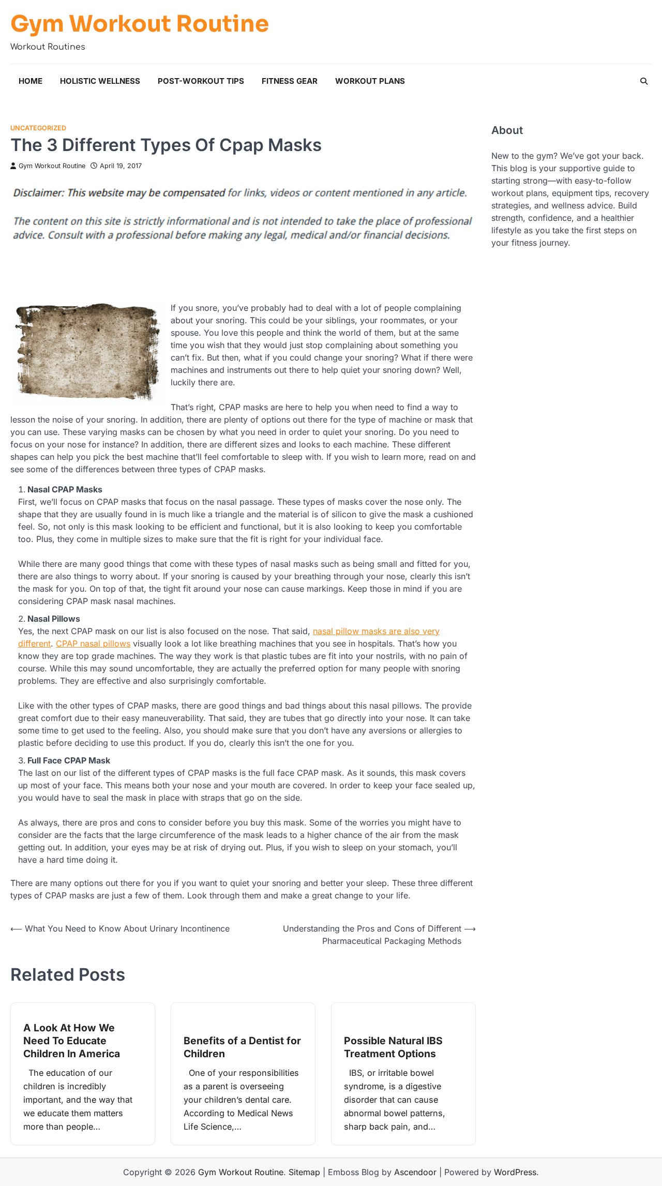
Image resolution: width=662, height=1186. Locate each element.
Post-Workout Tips (201, 81)
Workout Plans (370, 81)
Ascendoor (415, 1172)
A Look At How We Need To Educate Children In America (71, 1041)
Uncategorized (38, 128)
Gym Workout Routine (139, 24)
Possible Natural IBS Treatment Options (393, 1047)
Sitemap (304, 1172)
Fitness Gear (290, 81)
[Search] (644, 81)
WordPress (515, 1172)
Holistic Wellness (100, 81)
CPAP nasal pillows (93, 643)
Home (30, 81)
